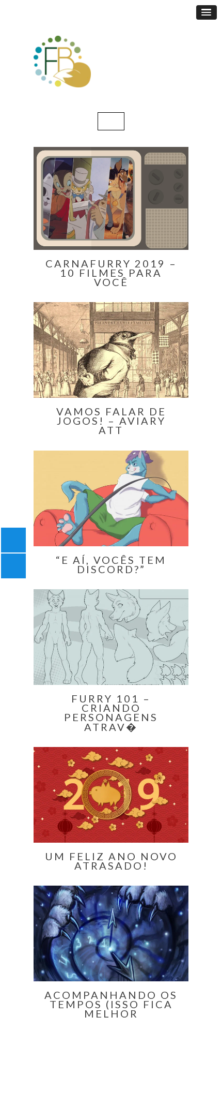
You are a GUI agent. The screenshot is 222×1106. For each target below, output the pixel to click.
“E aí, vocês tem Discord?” (111, 564)
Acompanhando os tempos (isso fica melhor (111, 1004)
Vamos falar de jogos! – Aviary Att (111, 420)
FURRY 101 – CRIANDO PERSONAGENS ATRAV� (111, 712)
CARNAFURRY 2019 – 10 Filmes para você (111, 272)
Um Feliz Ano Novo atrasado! (111, 861)
